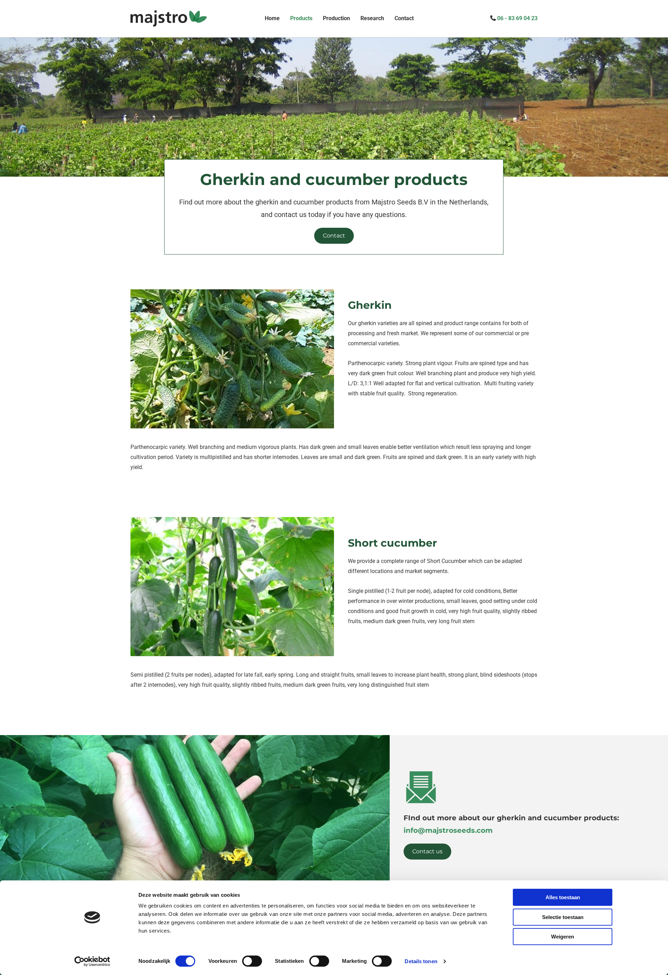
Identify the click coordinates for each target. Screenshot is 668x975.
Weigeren (562, 937)
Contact (404, 18)
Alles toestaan (563, 897)
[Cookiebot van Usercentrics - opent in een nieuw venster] (92, 961)
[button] (334, 236)
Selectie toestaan (562, 917)
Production (336, 18)
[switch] (252, 961)
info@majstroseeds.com (448, 830)
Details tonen (421, 961)
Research (372, 18)
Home (272, 18)
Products (301, 18)
